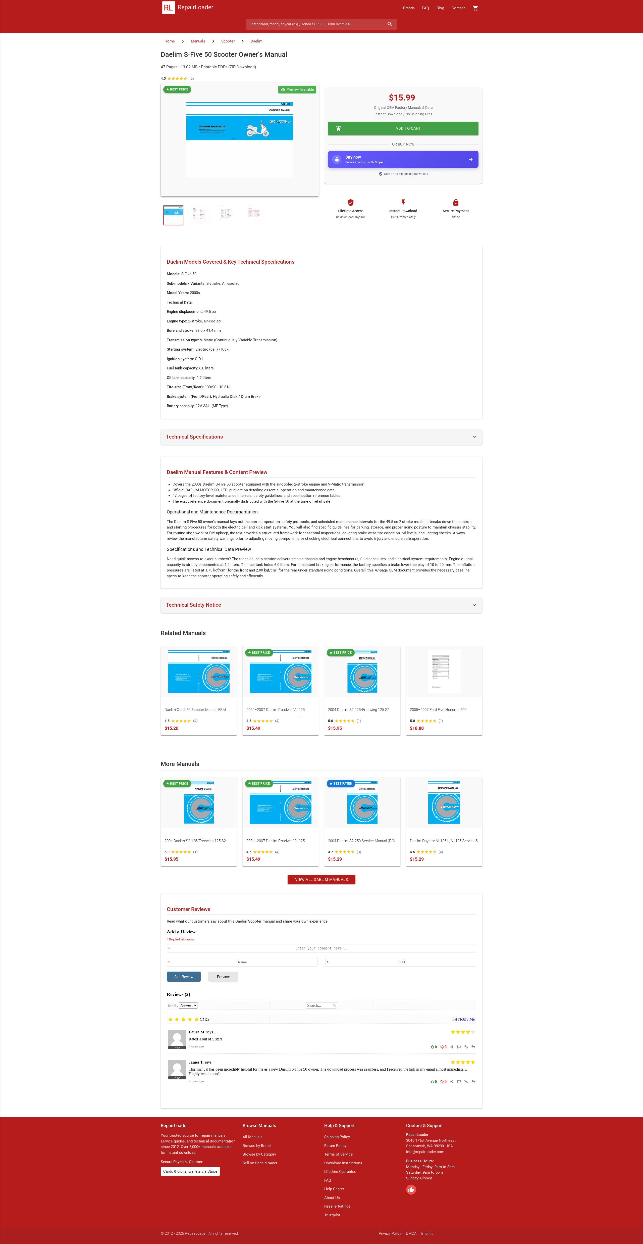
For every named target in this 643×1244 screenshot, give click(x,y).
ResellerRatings (337, 1206)
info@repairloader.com (425, 1152)
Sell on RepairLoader (260, 1163)
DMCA (411, 1233)
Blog (440, 8)
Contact (458, 8)
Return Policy (335, 1145)
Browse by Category (259, 1154)
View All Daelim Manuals (321, 879)
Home (170, 41)
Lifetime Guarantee (340, 1171)
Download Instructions (343, 1163)
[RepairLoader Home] (188, 8)
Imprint (427, 1233)
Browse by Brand (257, 1145)
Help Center (334, 1189)
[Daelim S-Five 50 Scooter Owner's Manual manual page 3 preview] (229, 215)
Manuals (198, 41)
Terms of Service (338, 1154)
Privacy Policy (390, 1233)
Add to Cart (378, 128)
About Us (332, 1197)
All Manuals (252, 1137)
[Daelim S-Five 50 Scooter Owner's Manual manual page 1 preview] (240, 139)
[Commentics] (321, 1015)
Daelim (256, 41)
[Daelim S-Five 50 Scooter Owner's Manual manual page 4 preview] (256, 215)
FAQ (425, 8)
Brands (409, 8)
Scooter (228, 41)
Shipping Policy (337, 1137)
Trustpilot (332, 1215)
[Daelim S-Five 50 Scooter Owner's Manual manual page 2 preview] (201, 215)
